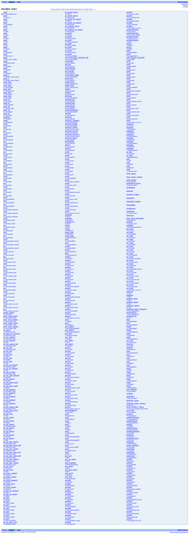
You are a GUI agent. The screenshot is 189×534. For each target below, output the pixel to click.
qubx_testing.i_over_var (134, 27)
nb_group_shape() (10, 487)
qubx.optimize (132, 181)
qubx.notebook (70, 62)
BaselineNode (70, 415)
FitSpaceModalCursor (72, 464)
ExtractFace (131, 153)
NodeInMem (130, 205)
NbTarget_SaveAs (71, 48)
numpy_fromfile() (132, 445)
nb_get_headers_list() (11, 407)
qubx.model (131, 83)
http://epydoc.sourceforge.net (179, 532)
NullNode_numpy (132, 38)
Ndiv (66, 253)
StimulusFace (8, 122)
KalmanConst (131, 129)
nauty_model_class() (11, 323)
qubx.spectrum (132, 342)
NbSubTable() (70, 106)
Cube (68, 342)
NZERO (129, 459)
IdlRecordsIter (70, 433)
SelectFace (7, 475)
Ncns (67, 239)
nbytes (67, 152)
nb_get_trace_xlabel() (11, 459)
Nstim (128, 375)
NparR (128, 326)
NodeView (130, 167)
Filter (68, 457)
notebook (129, 292)
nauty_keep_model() (11, 319)
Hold (6, 31)
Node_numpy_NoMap (134, 34)
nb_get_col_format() (11, 365)
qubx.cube (131, 62)
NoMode (129, 222)
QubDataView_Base (10, 331)
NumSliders (130, 449)
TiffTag (7, 48)
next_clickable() (70, 463)
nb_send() (68, 33)
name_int (7, 99)
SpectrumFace (131, 220)
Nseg (128, 351)
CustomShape (8, 24)
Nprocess (129, 344)
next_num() (69, 466)
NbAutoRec (69, 61)
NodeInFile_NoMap (133, 201)
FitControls (8, 352)
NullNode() (130, 396)
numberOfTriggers (132, 417)
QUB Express (183, 2)
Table (129, 296)
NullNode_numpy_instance (135, 403)
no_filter (129, 152)
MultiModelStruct (132, 136)
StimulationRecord (133, 419)
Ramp (6, 34)
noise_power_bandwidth (135, 218)
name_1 (6, 75)
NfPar (128, 51)
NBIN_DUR (69, 85)
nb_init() (6, 498)
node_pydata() (131, 180)
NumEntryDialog (132, 438)
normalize (129, 225)
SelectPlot (7, 359)
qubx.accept (8, 83)
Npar (128, 319)
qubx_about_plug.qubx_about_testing (138, 408)
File (6, 27)
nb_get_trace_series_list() (12, 456)
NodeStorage (8, 52)
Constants (130, 125)
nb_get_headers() (9, 389)
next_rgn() (68, 477)
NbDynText (69, 78)
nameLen (7, 117)
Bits (6, 21)
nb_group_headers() (10, 480)
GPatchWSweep (132, 415)
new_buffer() (69, 326)
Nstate (128, 368)
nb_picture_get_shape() (73, 19)
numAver (129, 414)
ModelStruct (70, 220)
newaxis (68, 347)
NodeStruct (8, 66)
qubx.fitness (131, 73)
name (5, 12)
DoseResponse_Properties (134, 227)
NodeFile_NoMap (132, 194)
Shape (6, 38)
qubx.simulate (131, 97)
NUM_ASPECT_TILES (135, 407)
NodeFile (129, 191)
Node (129, 41)
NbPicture (68, 96)
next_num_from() (71, 470)
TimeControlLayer (71, 255)
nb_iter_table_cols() (10, 522)
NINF (128, 61)
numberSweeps (131, 428)
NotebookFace (131, 313)
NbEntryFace (69, 82)
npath (128, 333)
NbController (69, 71)
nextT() (129, 44)
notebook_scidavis (132, 306)
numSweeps (130, 456)
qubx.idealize (131, 76)
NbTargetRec (69, 141)
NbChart (68, 64)
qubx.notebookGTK (72, 59)
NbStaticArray (70, 99)
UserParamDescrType (10, 14)
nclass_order (69, 232)
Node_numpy (131, 31)
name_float (7, 82)
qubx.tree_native (132, 171)
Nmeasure (129, 124)
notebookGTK (131, 316)
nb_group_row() (9, 484)
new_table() (69, 340)
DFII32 (130, 45)
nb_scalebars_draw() (72, 26)
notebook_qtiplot (132, 302)
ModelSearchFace (132, 157)
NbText (67, 145)
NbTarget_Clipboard (72, 41)
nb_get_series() (9, 417)
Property (7, 17)
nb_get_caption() (9, 337)
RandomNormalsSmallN (73, 328)
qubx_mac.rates (132, 104)
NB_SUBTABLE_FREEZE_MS (76, 58)
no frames (185, 6)
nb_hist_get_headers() (11, 491)
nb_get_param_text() (11, 410)
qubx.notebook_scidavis (73, 136)
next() (67, 414)
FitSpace (69, 14)
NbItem (67, 89)
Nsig (128, 354)
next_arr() (68, 456)
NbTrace (68, 148)
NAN (5, 124)
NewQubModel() (71, 410)
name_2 (6, 78)
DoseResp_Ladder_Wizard (12, 76)
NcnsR (67, 246)
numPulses (130, 442)
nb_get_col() (8, 347)
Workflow (69, 475)
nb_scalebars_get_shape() (74, 30)
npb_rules (129, 340)
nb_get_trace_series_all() (12, 452)
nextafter (129, 12)
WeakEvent (8, 73)
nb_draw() (7, 330)
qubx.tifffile (131, 59)
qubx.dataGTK (132, 66)
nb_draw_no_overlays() (12, 333)
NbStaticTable (70, 103)
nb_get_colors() (9, 379)
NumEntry (130, 435)
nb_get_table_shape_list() (12, 445)
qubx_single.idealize (133, 21)
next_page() (69, 473)
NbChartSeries (70, 68)
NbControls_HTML (72, 75)
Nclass (67, 225)
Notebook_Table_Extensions (136, 309)
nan (5, 131)
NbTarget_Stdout (71, 38)
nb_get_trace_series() (11, 449)
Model (68, 216)
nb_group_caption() (10, 473)
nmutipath (129, 138)
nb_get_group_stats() (11, 382)
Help (18, 2)
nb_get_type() (8, 466)
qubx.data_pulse (9, 90)
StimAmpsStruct (132, 359)
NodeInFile (130, 198)
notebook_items (131, 299)
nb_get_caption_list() (11, 344)
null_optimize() (131, 389)
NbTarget (69, 34)
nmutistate (129, 145)
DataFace (69, 338)
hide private (185, 4)
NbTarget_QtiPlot (71, 52)
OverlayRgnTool (71, 478)
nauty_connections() (11, 316)
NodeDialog (130, 187)
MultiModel (131, 132)
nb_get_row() (8, 414)
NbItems (68, 92)
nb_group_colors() (10, 477)
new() (67, 319)
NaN (5, 127)
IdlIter (68, 429)
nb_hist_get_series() (10, 494)
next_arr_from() (70, 459)
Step (6, 45)
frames (185, 5)
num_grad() (130, 410)
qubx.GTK (131, 433)
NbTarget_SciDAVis (72, 55)
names (6, 120)
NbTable (68, 113)
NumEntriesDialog (132, 431)
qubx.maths (131, 80)
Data (129, 160)
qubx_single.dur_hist (133, 17)
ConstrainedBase (132, 52)
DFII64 (130, 48)
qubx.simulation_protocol (134, 101)
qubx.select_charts (132, 94)
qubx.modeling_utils (10, 317)
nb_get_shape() (9, 424)
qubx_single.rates (132, 24)
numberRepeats (131, 421)
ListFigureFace (70, 17)
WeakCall (7, 69)
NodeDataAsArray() (133, 183)
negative (68, 257)
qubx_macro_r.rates (133, 14)
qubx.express (131, 69)
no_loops (129, 155)
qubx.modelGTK (132, 87)
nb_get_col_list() (9, 372)
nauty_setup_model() (11, 326)
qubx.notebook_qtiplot (72, 129)
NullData (130, 164)
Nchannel (68, 215)
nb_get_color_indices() (11, 375)
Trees (4, 2)
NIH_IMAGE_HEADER (135, 58)
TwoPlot (7, 387)
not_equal (129, 229)
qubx (129, 293)
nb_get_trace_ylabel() (11, 463)
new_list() (68, 333)
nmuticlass (130, 131)
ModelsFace (70, 324)
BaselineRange (70, 419)
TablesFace (69, 345)
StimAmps (130, 356)
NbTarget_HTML (71, 45)
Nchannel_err (69, 222)
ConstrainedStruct (132, 55)
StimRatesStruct (132, 366)
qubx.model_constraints (134, 90)
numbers (129, 424)
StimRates (130, 363)
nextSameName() (132, 30)
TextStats (130, 426)
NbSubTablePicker (71, 110)
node (128, 159)
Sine (6, 41)
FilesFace (69, 321)
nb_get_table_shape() (11, 442)
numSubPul (130, 452)
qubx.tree (130, 405)
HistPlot (7, 356)
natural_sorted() (9, 313)
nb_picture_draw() (71, 12)
